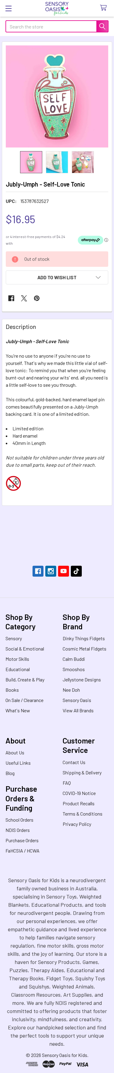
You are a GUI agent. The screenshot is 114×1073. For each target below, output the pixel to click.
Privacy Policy (77, 824)
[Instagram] (50, 571)
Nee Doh (71, 690)
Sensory (13, 638)
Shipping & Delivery (82, 772)
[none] (57, 96)
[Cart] (104, 8)
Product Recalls (79, 803)
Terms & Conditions (82, 813)
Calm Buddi (74, 659)
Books (12, 690)
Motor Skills (17, 659)
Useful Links (18, 763)
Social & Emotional (24, 648)
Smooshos (74, 669)
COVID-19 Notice (79, 793)
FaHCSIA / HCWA (22, 850)
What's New (17, 710)
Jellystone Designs (82, 679)
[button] (57, 277)
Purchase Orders (22, 840)
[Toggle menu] (8, 8)
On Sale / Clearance (24, 700)
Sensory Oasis (77, 700)
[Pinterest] (36, 298)
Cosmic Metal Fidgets (84, 648)
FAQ (67, 783)
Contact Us (74, 762)
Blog (10, 773)
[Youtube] (63, 571)
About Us (14, 752)
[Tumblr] (76, 571)
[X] (24, 298)
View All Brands (78, 710)
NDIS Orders (17, 830)
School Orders (19, 820)
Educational (17, 669)
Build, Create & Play (24, 679)
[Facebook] (11, 298)
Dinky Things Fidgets (84, 638)
